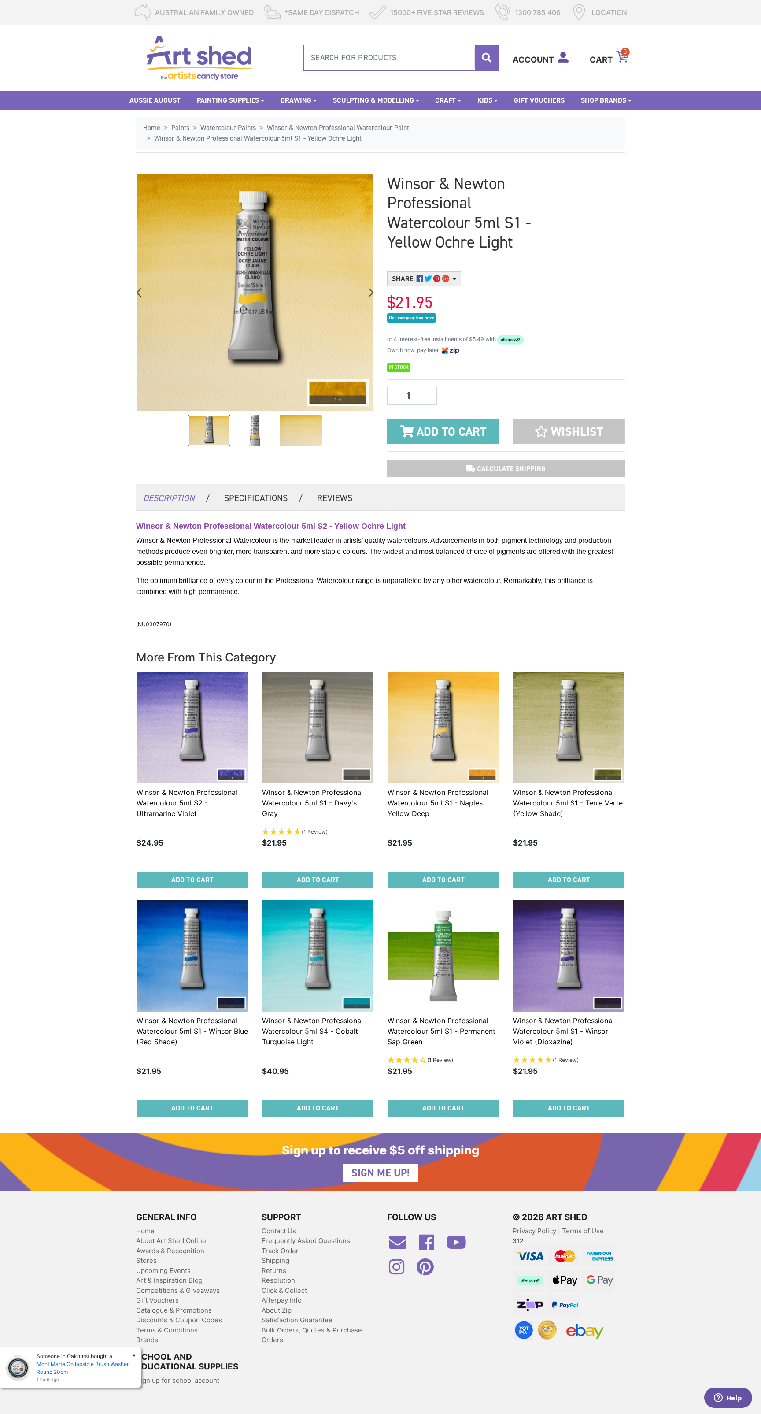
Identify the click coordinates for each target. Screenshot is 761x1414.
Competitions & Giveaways (178, 1290)
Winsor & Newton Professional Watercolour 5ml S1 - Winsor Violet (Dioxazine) (563, 1031)
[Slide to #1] (209, 430)
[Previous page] (139, 292)
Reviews (334, 498)
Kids (484, 100)
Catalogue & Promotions (174, 1310)
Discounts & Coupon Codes (179, 1320)
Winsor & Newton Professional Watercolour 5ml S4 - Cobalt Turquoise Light (312, 1031)
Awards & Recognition (170, 1251)
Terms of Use (583, 1231)
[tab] (176, 497)
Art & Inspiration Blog (169, 1280)
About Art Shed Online (171, 1240)
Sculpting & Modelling (373, 100)
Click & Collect (284, 1290)
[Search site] (487, 57)
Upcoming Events (163, 1270)
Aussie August (155, 100)
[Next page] (370, 292)
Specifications (263, 498)
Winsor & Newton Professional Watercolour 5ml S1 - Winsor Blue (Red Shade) (192, 1031)
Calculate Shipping (510, 468)
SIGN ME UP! (380, 1173)
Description (176, 498)
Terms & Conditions (167, 1330)
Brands (147, 1340)
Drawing (296, 100)
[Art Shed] (199, 57)
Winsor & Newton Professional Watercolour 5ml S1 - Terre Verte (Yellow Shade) (568, 803)
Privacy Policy (535, 1231)
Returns (274, 1270)
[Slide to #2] (301, 430)
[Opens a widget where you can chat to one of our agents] (728, 1399)
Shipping (275, 1260)
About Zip (277, 1310)
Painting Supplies (228, 100)
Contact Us (279, 1231)
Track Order (280, 1251)
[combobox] (401, 58)
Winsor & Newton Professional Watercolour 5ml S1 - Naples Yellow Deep (438, 803)
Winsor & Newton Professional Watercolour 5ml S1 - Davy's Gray (312, 803)
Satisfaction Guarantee (297, 1320)
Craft (445, 100)
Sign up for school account (177, 1380)
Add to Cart (450, 432)
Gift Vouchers (539, 100)
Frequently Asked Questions (306, 1240)
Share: (404, 278)
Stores (146, 1260)
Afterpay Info (282, 1300)
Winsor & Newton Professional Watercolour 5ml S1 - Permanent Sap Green (441, 1031)
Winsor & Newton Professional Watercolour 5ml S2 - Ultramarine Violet (187, 803)
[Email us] (402, 1245)
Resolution (278, 1280)
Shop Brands (603, 100)
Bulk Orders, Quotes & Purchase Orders (312, 1335)
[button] (569, 431)
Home (145, 1231)
